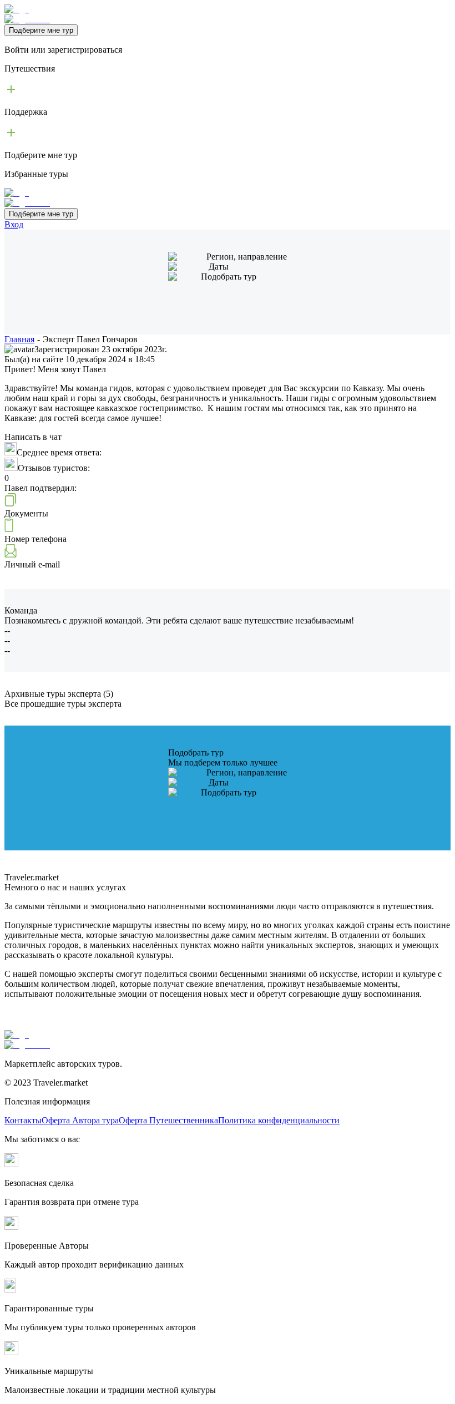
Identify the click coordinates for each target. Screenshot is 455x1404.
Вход (13, 224)
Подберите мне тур (41, 30)
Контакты (23, 1120)
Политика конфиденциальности (279, 1120)
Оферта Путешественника (168, 1120)
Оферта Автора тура (80, 1120)
